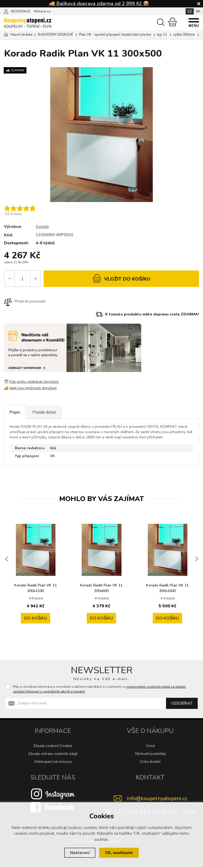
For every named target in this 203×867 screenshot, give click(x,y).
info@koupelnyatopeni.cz (157, 798)
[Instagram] (53, 793)
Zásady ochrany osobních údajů (52, 753)
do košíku (127, 279)
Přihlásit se (42, 11)
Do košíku (35, 618)
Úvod (150, 746)
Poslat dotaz (44, 412)
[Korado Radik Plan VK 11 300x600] (101, 549)
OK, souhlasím (119, 852)
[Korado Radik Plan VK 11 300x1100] (35, 549)
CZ (190, 11)
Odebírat (181, 703)
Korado (42, 226)
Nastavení (80, 852)
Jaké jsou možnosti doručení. (33, 388)
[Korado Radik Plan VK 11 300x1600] (167, 549)
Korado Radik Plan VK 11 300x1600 (167, 588)
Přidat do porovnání (30, 301)
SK (198, 11)
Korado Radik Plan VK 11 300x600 (101, 588)
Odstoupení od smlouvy (53, 761)
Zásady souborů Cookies (52, 746)
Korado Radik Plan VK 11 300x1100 (35, 588)
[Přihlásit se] (6, 11)
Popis (15, 412)
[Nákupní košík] (172, 22)
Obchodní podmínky (150, 753)
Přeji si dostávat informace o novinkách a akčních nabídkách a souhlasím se (99, 689)
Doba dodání (150, 761)
